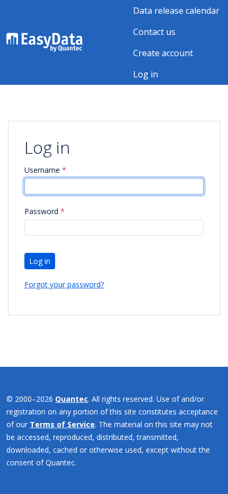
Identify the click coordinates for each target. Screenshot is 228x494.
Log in (145, 74)
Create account (163, 53)
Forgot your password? (64, 284)
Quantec (71, 399)
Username (45, 170)
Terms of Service (62, 424)
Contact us (154, 32)
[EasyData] (44, 42)
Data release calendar (176, 10)
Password (44, 211)
